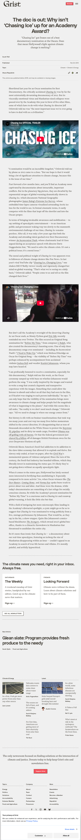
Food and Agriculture (20, 649)
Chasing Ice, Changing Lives (47, 262)
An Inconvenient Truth (26, 240)
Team (28, 792)
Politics (5, 792)
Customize (39, 836)
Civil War (57, 453)
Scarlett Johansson (49, 363)
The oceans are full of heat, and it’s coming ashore (32, 706)
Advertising (53, 798)
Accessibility (54, 804)
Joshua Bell (22, 363)
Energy (4, 789)
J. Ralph (61, 343)
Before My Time (32, 343)
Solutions (5, 795)
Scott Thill (6, 57)
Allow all (66, 836)
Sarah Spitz (6, 649)
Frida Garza (69, 735)
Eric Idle (53, 336)
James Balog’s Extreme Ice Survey (39, 201)
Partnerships (30, 801)
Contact (29, 795)
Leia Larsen (6, 706)
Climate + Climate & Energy (69, 67)
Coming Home (28, 482)
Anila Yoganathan (32, 696)
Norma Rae (45, 482)
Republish (53, 801)
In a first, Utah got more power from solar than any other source (12, 698)
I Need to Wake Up (26, 353)
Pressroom (30, 804)
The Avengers (33, 522)
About (28, 789)
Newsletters (54, 789)
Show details (69, 829)
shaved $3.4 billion (17, 438)
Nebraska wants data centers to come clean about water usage (32, 688)
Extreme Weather (8, 801)
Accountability (7, 798)
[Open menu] (77, 4)
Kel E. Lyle (68, 713)
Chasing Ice (51, 92)
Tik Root (29, 738)
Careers (29, 798)
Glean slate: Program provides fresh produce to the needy (35, 640)
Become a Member (56, 795)
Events (52, 792)
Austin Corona (51, 709)
